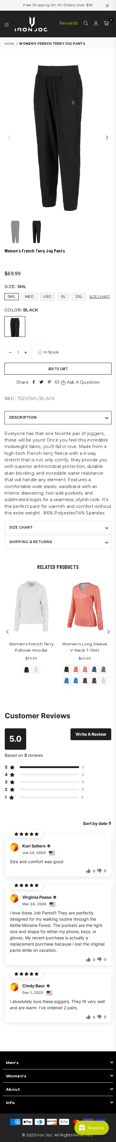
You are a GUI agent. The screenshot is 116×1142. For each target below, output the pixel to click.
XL (63, 296)
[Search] (86, 24)
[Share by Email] (57, 382)
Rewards (68, 23)
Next (107, 137)
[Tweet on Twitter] (42, 382)
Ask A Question (82, 382)
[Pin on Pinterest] (49, 382)
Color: (21, 310)
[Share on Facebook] (34, 382)
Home (9, 44)
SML (11, 296)
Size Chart (99, 297)
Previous (8, 137)
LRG (47, 296)
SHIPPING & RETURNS (30, 542)
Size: (15, 286)
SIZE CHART (21, 527)
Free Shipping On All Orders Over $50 (58, 5)
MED (29, 296)
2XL (78, 296)
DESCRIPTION (23, 417)
